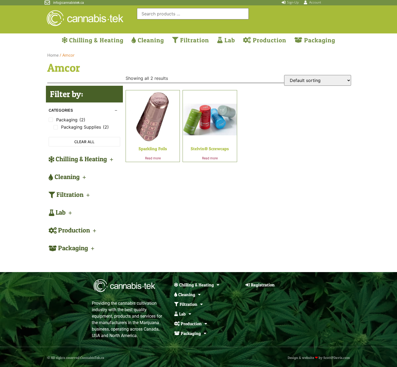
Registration (262, 284)
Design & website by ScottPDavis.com (319, 357)
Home (53, 55)
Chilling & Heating (95, 40)
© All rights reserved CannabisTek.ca (75, 357)
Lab (229, 40)
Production (268, 40)
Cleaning (150, 40)
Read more (153, 158)
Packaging (318, 40)
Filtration (194, 40)
